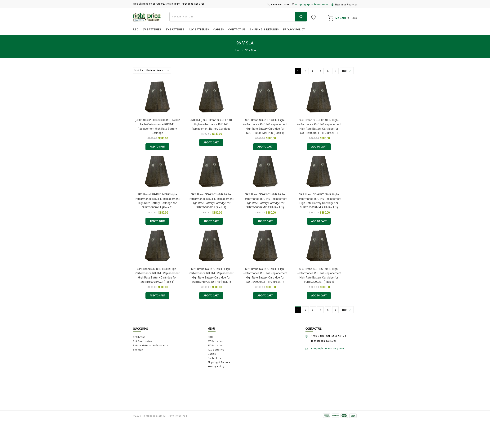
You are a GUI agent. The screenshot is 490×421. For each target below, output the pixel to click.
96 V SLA (250, 50)
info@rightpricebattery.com (312, 4)
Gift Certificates (142, 341)
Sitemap (138, 349)
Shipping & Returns (264, 29)
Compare (179, 99)
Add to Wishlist (179, 84)
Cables (218, 29)
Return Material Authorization (151, 345)
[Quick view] (179, 92)
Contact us (214, 358)
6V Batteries (152, 29)
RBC (135, 29)
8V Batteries (175, 29)
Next (345, 71)
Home (237, 50)
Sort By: (139, 70)
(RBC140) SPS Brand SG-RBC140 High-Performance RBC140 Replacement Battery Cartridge (211, 124)
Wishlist (313, 17)
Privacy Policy (294, 29)
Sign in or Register (346, 4)
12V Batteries (199, 29)
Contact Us (237, 29)
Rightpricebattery (152, 415)
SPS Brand (139, 337)
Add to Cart (157, 146)
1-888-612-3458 (280, 4)
